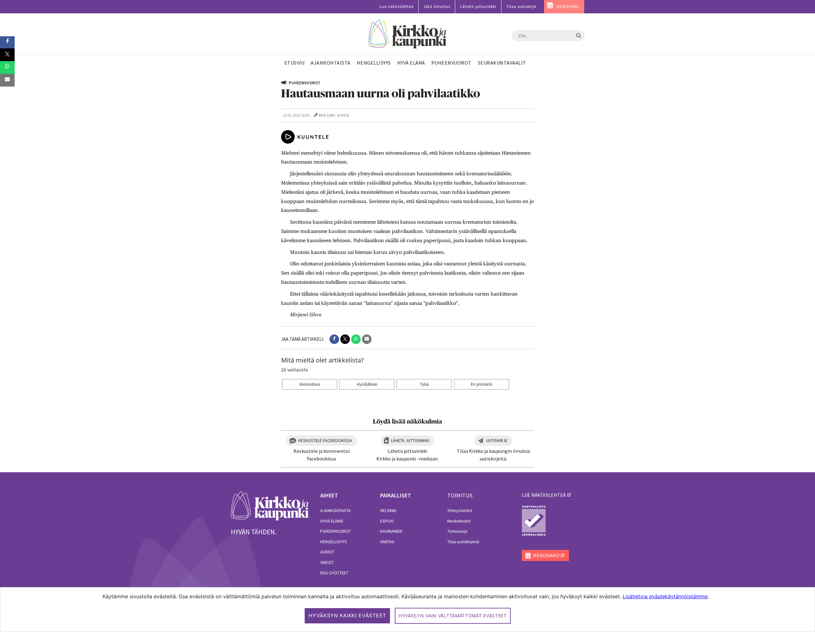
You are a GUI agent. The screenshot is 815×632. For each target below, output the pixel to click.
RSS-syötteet (334, 573)
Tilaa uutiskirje (521, 6)
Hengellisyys (333, 541)
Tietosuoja (457, 531)
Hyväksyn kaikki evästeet (347, 615)
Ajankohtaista (335, 510)
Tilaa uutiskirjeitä (463, 541)
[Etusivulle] (408, 34)
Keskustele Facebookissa (325, 440)
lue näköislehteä (544, 495)
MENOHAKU (568, 6)
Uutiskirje (496, 440)
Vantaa (387, 541)
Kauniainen (391, 531)
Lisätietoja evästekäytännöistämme (665, 596)
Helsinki (388, 510)
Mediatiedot (459, 521)
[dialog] (407, 609)
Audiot (327, 552)
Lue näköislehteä (396, 6)
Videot (327, 562)
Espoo (387, 521)
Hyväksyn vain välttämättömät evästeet (453, 615)
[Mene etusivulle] (270, 505)
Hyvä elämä (331, 521)
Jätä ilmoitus (436, 6)
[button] (334, 339)
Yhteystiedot (459, 510)
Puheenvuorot (335, 531)
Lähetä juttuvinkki (478, 6)
